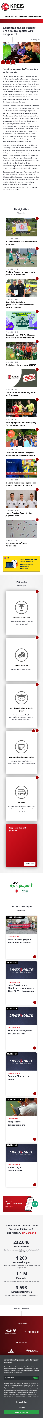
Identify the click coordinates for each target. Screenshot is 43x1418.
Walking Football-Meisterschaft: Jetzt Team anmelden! (20, 273)
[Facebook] (9, 39)
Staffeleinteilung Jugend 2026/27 (21, 365)
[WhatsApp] (4, 39)
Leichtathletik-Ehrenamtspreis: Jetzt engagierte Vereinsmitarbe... (21, 453)
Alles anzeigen (21, 213)
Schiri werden (21, 665)
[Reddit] (20, 39)
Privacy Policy (21, 1402)
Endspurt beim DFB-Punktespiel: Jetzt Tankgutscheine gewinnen (20, 336)
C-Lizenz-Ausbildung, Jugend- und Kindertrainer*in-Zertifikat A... (21, 484)
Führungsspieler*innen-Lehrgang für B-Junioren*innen (21, 423)
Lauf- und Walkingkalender (21, 757)
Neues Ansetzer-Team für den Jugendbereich (19, 514)
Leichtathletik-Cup (21, 617)
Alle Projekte (29, 864)
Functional (10, 1377)
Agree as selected (21, 1412)
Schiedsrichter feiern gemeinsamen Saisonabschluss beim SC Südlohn (20, 305)
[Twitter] (15, 39)
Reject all (21, 1407)
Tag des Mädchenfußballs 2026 (21, 709)
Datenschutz (25, 1308)
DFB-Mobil (21, 802)
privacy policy (34, 1396)
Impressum (17, 1308)
